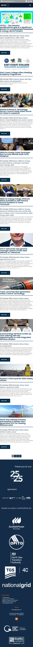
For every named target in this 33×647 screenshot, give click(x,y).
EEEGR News (18, 118)
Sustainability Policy (7, 603)
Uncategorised (15, 81)
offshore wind (5, 432)
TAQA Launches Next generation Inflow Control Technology (15, 293)
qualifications (10, 38)
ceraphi (3, 163)
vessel (13, 432)
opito (2, 38)
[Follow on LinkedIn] (16, 619)
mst (19, 120)
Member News (18, 36)
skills (17, 38)
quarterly (10, 387)
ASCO (13, 259)
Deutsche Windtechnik (8, 211)
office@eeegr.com (8, 1)
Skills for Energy (24, 161)
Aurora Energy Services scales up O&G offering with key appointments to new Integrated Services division (15, 336)
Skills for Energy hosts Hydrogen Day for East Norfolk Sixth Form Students (15, 154)
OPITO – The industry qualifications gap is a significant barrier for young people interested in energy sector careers (16, 28)
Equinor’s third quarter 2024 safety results (16, 379)
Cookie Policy (6, 597)
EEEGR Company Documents (10, 600)
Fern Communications (19, 213)
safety (16, 387)
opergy (7, 165)
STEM (22, 38)
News (27, 36)
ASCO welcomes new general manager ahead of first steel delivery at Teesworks (13, 251)
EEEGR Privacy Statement (9, 601)
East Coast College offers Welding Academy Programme (16, 73)
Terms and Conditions (8, 599)
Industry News (18, 79)
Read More (4, 52)
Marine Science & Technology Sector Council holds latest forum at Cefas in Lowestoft (15, 111)
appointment (5, 259)
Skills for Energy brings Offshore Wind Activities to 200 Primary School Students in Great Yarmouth (15, 202)
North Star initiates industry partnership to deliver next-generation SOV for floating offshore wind (13, 422)
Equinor (9, 163)
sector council (27, 120)
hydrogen (17, 163)
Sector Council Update (8, 120)
